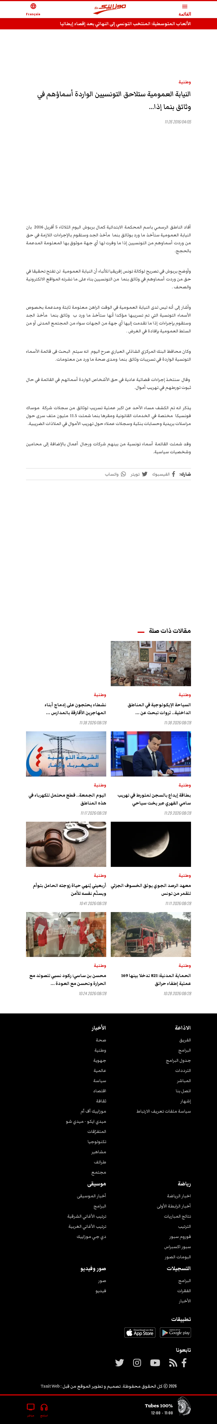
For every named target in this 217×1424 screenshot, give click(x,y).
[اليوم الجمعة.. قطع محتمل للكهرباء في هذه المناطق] (66, 754)
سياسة (99, 1080)
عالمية (100, 1070)
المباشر (184, 1080)
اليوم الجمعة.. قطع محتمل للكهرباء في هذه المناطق (67, 799)
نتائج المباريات (177, 1216)
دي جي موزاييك (91, 1236)
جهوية (99, 1060)
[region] (108, 51)
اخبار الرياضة (179, 1195)
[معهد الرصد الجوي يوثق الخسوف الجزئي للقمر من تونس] (151, 844)
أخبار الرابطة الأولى (174, 1206)
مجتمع (98, 1172)
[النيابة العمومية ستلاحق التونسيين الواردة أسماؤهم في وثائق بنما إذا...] (108, 172)
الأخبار (185, 1300)
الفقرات (184, 1290)
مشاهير (98, 1151)
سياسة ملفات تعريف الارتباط (163, 1111)
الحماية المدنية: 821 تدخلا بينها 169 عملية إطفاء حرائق (156, 979)
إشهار (185, 1101)
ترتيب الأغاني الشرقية (86, 1216)
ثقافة (101, 1101)
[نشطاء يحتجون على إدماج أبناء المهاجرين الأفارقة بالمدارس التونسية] (66, 663)
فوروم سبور (180, 1236)
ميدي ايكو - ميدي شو (86, 1121)
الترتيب (184, 1226)
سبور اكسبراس (177, 1246)
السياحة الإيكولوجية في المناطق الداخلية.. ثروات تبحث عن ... (159, 708)
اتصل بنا (183, 1090)
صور (102, 1280)
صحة (101, 1040)
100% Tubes (159, 1406)
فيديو (101, 1290)
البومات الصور (178, 1256)
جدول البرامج (178, 1060)
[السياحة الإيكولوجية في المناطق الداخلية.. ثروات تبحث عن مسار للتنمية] (151, 663)
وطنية (185, 81)
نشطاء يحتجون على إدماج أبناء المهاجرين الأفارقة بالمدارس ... (75, 708)
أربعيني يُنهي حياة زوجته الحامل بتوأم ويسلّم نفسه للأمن (69, 889)
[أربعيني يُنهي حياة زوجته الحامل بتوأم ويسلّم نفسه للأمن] (66, 844)
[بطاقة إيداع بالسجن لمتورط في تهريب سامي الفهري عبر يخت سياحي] (151, 754)
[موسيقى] (184, 1407)
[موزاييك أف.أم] (109, 9)
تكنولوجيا (97, 1141)
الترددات (183, 1070)
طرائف (100, 1162)
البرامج (184, 1050)
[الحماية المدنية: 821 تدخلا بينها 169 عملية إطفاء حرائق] (151, 934)
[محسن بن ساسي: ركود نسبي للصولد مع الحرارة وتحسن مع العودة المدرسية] (66, 934)
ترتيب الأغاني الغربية (87, 1226)
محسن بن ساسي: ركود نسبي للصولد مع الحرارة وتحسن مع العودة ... (67, 979)
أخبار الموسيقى (91, 1195)
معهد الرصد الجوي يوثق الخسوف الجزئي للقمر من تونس (151, 889)
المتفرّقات (96, 1131)
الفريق (185, 1040)
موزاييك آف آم (93, 1111)
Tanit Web (50, 1386)
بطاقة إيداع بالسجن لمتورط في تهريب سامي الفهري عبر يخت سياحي (154, 799)
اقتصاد (99, 1090)
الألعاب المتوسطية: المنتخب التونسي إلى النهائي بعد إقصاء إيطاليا (125, 23)
